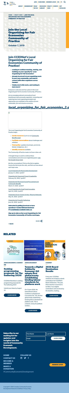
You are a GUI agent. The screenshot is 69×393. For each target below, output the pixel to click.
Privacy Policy (27, 388)
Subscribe (41, 2)
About (20, 6)
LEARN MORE (12, 295)
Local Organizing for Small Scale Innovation (21, 189)
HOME (6, 355)
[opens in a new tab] (34, 250)
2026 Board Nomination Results (52, 269)
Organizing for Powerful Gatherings (19, 200)
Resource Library (43, 7)
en (58, 2)
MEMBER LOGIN (51, 2)
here (37, 215)
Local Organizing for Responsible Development (22, 171)
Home (10, 15)
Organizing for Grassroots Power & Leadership (22, 176)
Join (35, 2)
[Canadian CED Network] (9, 5)
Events (55, 6)
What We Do (36, 7)
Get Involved (62, 7)
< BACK (10, 224)
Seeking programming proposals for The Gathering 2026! (13, 272)
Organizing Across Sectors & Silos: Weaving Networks (25, 195)
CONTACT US (9, 358)
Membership (28, 6)
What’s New (49, 7)
